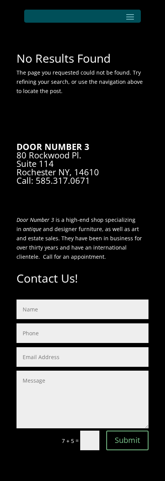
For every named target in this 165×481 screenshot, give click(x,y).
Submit (127, 440)
